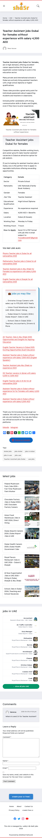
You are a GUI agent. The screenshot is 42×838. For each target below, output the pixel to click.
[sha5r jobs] (21, 6)
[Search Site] (38, 6)
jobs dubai (18, 451)
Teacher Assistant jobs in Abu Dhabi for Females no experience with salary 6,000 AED (19, 271)
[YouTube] (27, 818)
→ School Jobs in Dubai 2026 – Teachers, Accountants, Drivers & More (20, 323)
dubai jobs (8, 451)
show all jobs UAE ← (21, 686)
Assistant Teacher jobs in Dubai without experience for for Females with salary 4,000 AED (21, 391)
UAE (10, 18)
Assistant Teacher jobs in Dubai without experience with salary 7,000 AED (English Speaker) (20, 357)
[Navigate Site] (4, 6)
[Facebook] (15, 818)
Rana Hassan (12, 48)
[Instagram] (23, 818)
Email (5, 768)
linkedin (6, 427)
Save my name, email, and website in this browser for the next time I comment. (18, 776)
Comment (7, 737)
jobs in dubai (30, 451)
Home (5, 18)
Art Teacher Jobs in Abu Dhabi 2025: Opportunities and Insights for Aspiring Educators (18, 339)
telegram (14, 427)
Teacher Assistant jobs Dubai (14, 459)
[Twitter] (19, 818)
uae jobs (31, 459)
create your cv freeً (21, 797)
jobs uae (18, 455)
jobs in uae (8, 455)
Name (5, 761)
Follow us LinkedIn (22, 440)
